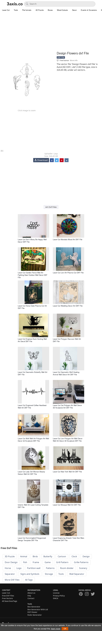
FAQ (29, 596)
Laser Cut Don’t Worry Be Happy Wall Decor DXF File (32, 240)
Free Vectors (7, 598)
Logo (19, 568)
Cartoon (62, 556)
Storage (49, 573)
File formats (26, 10)
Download (42, 160)
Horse (8, 568)
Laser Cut (6, 10)
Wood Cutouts (62, 10)
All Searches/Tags (9, 601)
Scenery (83, 568)
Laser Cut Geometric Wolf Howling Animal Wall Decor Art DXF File (66, 373)
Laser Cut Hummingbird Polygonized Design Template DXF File (32, 539)
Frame (36, 562)
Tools (16, 10)
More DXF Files (12, 579)
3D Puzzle (40, 10)
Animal (23, 556)
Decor (74, 10)
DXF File (60, 57)
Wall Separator (76, 573)
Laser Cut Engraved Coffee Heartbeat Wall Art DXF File (32, 406)
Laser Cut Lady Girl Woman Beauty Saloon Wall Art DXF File (31, 472)
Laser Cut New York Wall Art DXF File (67, 471)
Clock (74, 556)
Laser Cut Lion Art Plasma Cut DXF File (68, 272)
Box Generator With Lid (37, 609)
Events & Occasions (89, 10)
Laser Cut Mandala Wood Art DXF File (67, 239)
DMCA (55, 598)
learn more (55, 628)
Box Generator (33, 607)
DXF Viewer (32, 612)
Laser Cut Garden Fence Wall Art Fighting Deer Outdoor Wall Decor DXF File (32, 275)
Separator (10, 573)
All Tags (29, 579)
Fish (25, 562)
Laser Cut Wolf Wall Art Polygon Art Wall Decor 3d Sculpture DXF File (33, 439)
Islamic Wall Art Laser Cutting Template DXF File (33, 505)
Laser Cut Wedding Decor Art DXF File (67, 305)
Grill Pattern (62, 562)
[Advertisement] (51, 31)
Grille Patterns (81, 562)
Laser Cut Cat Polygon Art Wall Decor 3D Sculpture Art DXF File (67, 406)
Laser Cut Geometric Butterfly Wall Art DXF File (32, 373)
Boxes (50, 10)
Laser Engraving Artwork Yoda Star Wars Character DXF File (68, 539)
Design (86, 556)
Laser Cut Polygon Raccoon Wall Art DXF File (67, 340)
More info (74, 60)
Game (48, 562)
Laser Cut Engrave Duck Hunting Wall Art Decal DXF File (32, 340)
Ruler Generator (34, 615)
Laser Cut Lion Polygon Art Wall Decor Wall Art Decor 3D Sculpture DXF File (67, 439)
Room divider (67, 568)
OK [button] (65, 628)
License (56, 593)
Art (2, 150)
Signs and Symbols (29, 573)
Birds (35, 556)
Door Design (11, 562)
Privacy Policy (59, 596)
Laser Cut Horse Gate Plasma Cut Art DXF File (32, 306)
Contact (30, 598)
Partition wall (33, 568)
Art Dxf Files (51, 207)
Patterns (50, 568)
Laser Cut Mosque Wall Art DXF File (67, 504)
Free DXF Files (8, 596)
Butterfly (47, 556)
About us (31, 593)
